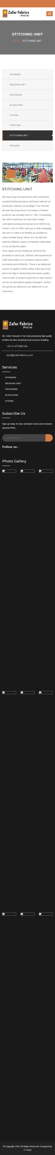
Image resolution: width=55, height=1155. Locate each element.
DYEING (14, 115)
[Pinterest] (39, 447)
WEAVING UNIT (18, 84)
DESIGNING (16, 94)
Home (16, 41)
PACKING (15, 145)
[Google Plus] (30, 447)
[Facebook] (22, 447)
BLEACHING (16, 105)
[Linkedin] (34, 447)
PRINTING (15, 125)
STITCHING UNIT (19, 135)
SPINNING (15, 74)
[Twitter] (26, 447)
